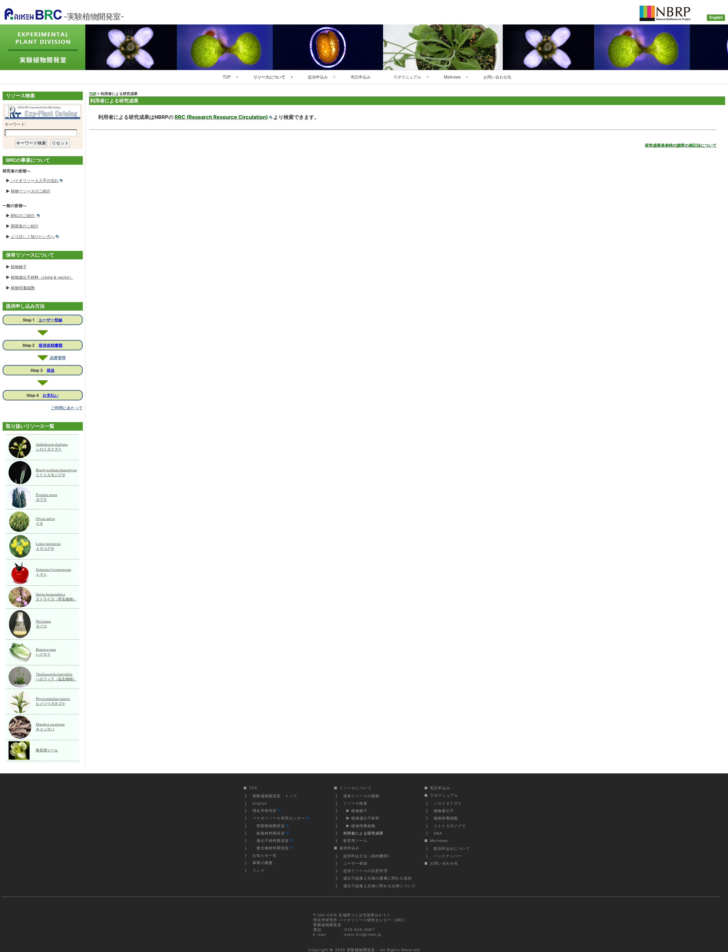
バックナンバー (448, 856)
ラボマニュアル (407, 77)
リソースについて (269, 77)
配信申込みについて (452, 848)
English (260, 803)
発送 (51, 370)
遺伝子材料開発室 (271, 841)
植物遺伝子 (444, 811)
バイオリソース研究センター (279, 818)
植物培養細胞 (23, 287)
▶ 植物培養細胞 (359, 826)
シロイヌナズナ (448, 803)
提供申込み (318, 77)
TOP (227, 77)
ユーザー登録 (50, 319)
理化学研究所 (265, 811)
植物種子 (19, 266)
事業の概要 (263, 863)
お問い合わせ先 (497, 77)
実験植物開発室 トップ (275, 796)
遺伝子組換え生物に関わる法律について (379, 886)
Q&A (438, 833)
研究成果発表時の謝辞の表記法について (681, 145)
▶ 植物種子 (355, 811)
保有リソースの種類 (361, 796)
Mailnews (452, 77)
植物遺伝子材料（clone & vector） (42, 277)
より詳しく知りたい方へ (32, 236)
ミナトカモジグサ (450, 826)
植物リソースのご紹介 (31, 191)
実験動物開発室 (269, 826)
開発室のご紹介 (25, 226)
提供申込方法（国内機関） (367, 856)
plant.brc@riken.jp (362, 934)
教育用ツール (47, 750)
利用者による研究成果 (363, 833)
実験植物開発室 (361, 950)
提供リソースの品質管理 (365, 871)
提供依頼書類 (51, 345)
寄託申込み (361, 77)
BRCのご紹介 (23, 215)
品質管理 (58, 357)
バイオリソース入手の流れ (34, 180)
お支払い (51, 395)
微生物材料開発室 (271, 848)
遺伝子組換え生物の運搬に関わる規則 (377, 878)
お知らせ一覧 (265, 855)
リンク (259, 870)
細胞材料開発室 (269, 833)
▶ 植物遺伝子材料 (361, 818)
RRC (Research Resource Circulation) (221, 117)
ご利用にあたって (67, 407)
